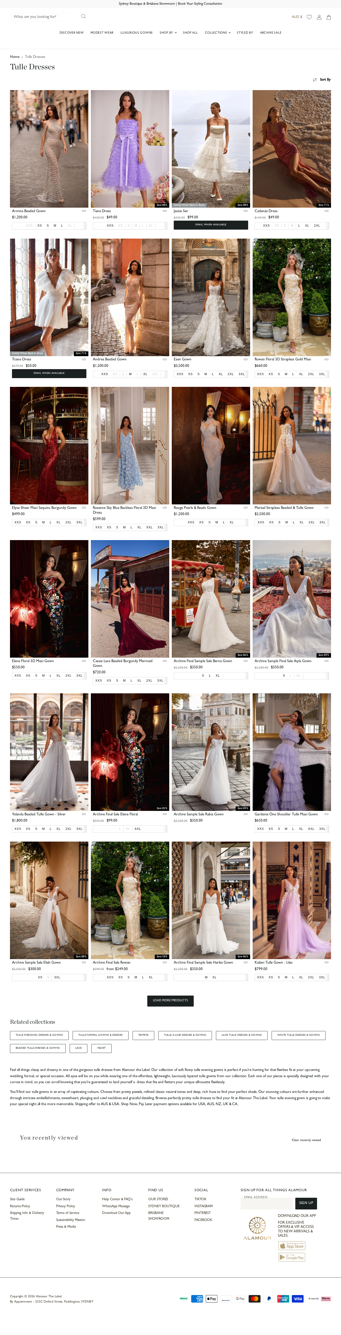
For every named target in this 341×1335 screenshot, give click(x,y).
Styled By (245, 33)
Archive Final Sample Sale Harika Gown (203, 963)
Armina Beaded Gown (29, 211)
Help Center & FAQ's (117, 1199)
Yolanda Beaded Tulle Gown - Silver (39, 815)
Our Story (63, 1199)
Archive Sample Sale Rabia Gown (199, 815)
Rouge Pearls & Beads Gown (195, 508)
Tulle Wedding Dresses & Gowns (39, 1035)
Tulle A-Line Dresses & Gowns (185, 1035)
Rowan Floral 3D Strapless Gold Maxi (283, 360)
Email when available (210, 225)
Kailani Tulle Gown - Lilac (274, 963)
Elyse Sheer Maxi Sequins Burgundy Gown (44, 508)
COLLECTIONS (216, 33)
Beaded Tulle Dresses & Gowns (38, 1048)
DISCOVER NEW (72, 33)
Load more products (170, 1000)
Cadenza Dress (266, 211)
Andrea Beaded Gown (110, 360)
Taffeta (143, 1035)
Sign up (306, 1203)
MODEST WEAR (102, 33)
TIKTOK (200, 1199)
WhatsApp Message (116, 1206)
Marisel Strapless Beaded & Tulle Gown (284, 508)
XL (70, 225)
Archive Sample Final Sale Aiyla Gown (283, 661)
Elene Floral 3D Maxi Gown (33, 661)
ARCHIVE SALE (271, 33)
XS (120, 225)
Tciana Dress (21, 360)
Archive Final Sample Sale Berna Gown (203, 661)
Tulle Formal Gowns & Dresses (100, 1035)
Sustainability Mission (70, 1220)
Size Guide (17, 1199)
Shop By (167, 33)
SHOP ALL (190, 33)
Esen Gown (182, 360)
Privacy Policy (65, 1206)
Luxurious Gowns (137, 33)
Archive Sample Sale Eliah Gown (36, 963)
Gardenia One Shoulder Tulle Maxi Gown (286, 815)
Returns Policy (20, 1206)
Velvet (101, 1048)
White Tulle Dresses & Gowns (298, 1035)
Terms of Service (67, 1213)
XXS (29, 225)
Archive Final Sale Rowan (112, 963)
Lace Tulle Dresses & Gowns (242, 1035)
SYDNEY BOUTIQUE (163, 1206)
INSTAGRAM (203, 1206)
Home (14, 57)
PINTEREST (202, 1213)
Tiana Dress (102, 211)
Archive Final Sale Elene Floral (115, 815)
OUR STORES (158, 1199)
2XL (155, 374)
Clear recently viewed (306, 1140)
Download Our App (116, 1213)
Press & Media (66, 1227)
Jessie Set (181, 211)
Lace (78, 1048)
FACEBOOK (203, 1220)
